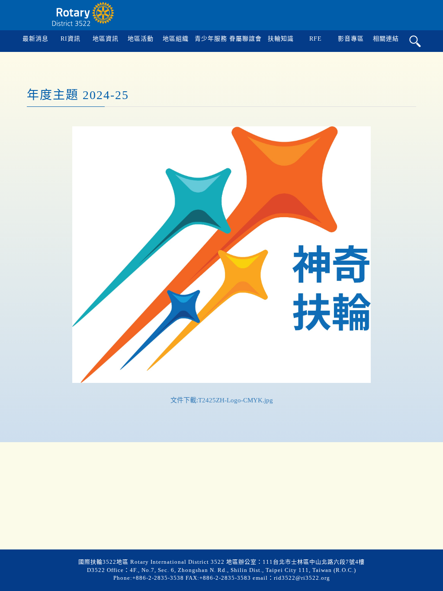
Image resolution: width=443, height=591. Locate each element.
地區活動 (141, 38)
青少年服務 (211, 38)
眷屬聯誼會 (245, 38)
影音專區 (351, 38)
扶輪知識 (281, 38)
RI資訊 (70, 38)
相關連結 (386, 38)
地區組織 (176, 38)
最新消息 (35, 38)
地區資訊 (106, 38)
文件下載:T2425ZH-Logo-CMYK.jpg (221, 400)
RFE (315, 38)
